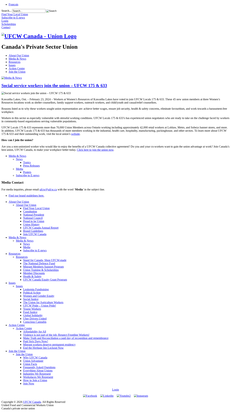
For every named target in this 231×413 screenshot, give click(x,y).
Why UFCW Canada (35, 357)
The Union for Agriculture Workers (43, 302)
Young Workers (32, 308)
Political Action (32, 292)
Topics (27, 162)
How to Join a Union (35, 380)
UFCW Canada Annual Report (40, 227)
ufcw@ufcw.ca (48, 189)
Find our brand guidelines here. (26, 195)
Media (19, 168)
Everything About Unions (38, 370)
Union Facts (30, 364)
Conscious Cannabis (34, 321)
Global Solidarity (33, 315)
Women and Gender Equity (38, 295)
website (75, 133)
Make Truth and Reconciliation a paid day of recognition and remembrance (65, 338)
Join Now (28, 383)
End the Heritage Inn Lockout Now (43, 347)
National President (33, 214)
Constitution (30, 211)
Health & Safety (32, 276)
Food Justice (30, 312)
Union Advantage (33, 360)
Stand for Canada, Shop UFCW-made (44, 260)
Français (13, 4)
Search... (6, 10)
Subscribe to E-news (27, 175)
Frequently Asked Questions (39, 367)
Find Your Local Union (36, 208)
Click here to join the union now (95, 149)
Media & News (17, 58)
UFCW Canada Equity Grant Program (45, 279)
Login (115, 389)
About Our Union (19, 55)
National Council (33, 217)
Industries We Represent (37, 373)
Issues (12, 65)
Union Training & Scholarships (41, 269)
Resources (14, 61)
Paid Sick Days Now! (35, 341)
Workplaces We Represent (38, 377)
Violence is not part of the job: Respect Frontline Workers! (56, 334)
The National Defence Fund (39, 263)
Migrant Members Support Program (43, 266)
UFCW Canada (32, 401)
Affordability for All (34, 331)
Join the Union (17, 71)
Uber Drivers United (35, 318)
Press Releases (31, 165)
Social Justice (30, 299)
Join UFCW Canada (34, 234)
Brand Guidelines (33, 230)
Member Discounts (34, 273)
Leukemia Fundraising (36, 289)
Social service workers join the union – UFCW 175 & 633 (54, 85)
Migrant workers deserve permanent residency (49, 344)
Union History (31, 224)
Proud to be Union (33, 221)
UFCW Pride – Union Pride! (39, 305)
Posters (27, 172)
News (19, 159)
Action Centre (17, 68)
